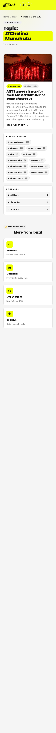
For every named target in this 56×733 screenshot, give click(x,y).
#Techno (37, 160)
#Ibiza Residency (17, 178)
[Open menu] (29, 4)
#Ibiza (13, 154)
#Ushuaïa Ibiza (17, 160)
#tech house (39, 172)
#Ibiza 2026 (15, 148)
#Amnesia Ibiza (17, 172)
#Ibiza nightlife (17, 166)
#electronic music (18, 142)
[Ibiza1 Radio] (9, 4)
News (15, 16)
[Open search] (23, 4)
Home (6, 16)
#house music (36, 148)
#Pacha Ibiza (39, 166)
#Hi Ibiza (29, 154)
